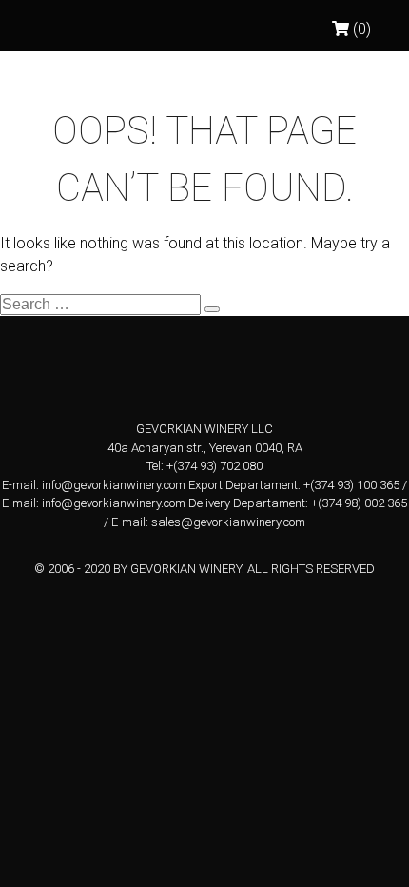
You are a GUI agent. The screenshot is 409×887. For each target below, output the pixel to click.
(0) (360, 29)
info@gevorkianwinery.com (113, 485)
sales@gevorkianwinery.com (228, 522)
